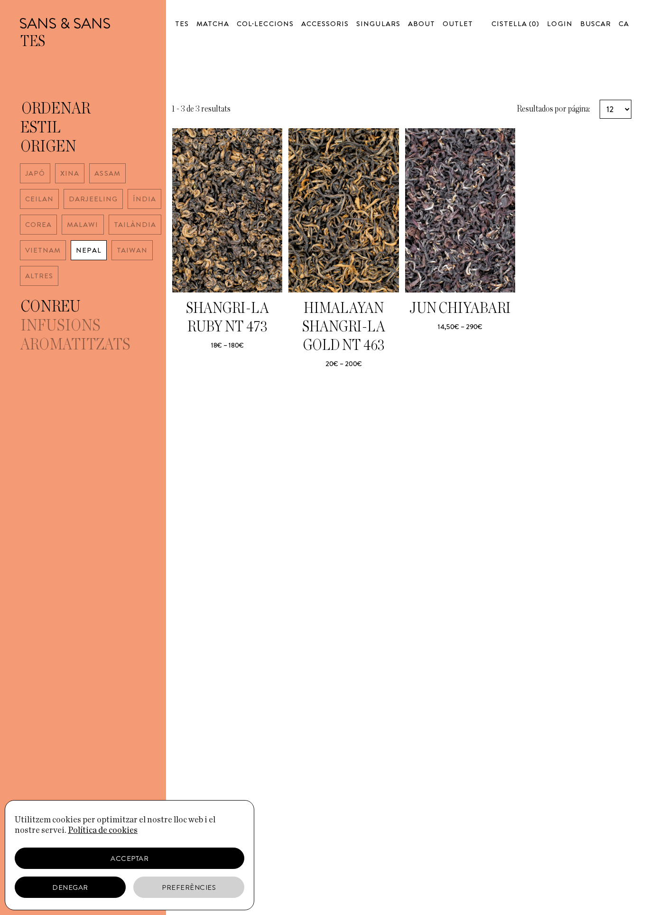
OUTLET (458, 24)
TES (182, 24)
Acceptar (129, 858)
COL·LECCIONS (265, 24)
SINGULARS (378, 24)
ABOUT (421, 24)
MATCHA (212, 24)
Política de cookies (103, 830)
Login (559, 24)
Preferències (189, 887)
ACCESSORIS (325, 24)
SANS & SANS (65, 23)
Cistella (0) (515, 24)
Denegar (70, 887)
